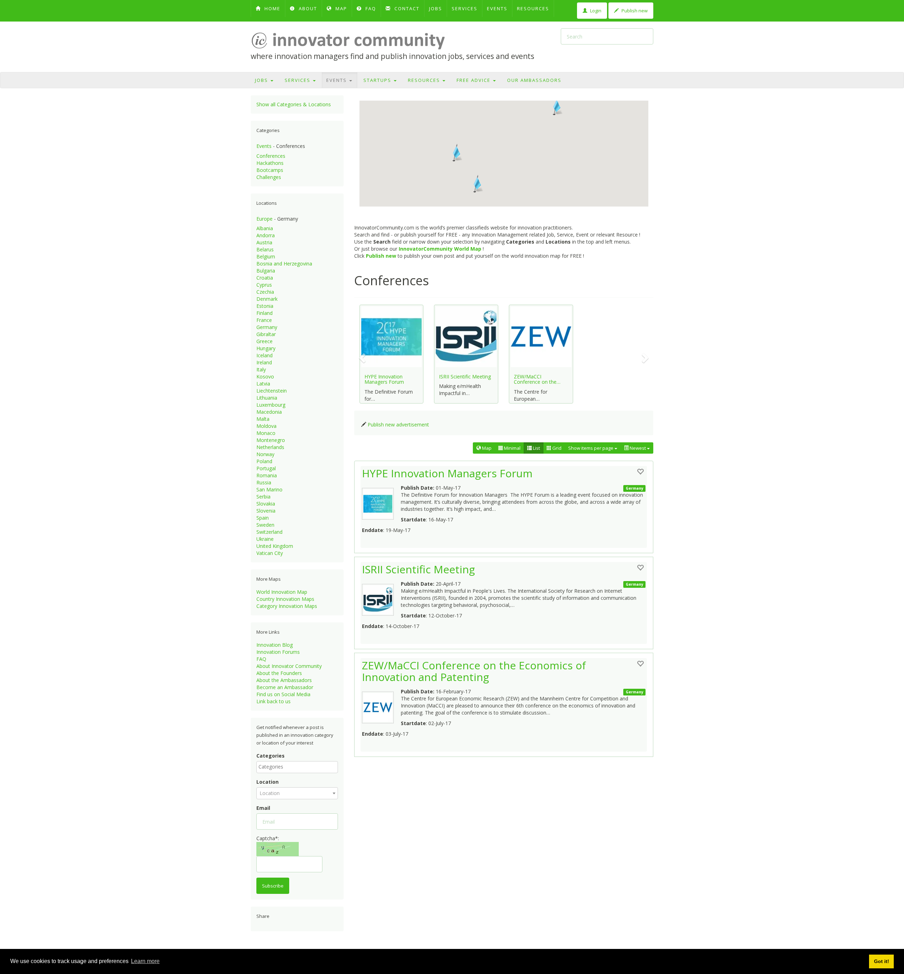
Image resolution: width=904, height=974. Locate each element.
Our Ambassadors (534, 80)
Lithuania (266, 397)
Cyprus (264, 284)
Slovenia (265, 510)
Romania (266, 475)
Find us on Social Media (283, 694)
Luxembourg (270, 404)
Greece (264, 341)
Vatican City (269, 553)
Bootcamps (269, 170)
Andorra (265, 235)
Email (263, 808)
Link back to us (273, 701)
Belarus (265, 249)
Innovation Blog (274, 644)
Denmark (267, 298)
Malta (262, 419)
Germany (266, 327)
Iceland (264, 355)
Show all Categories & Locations (293, 104)
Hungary (265, 348)
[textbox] (298, 766)
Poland (264, 461)
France (264, 320)
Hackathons (270, 163)
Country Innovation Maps (285, 599)
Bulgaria (265, 270)
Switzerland (269, 531)
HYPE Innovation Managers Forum (384, 379)
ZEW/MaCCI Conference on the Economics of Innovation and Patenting (474, 671)
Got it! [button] (881, 961)
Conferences (270, 156)
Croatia (264, 277)
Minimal (512, 448)
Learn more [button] (145, 961)
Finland (264, 313)
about (307, 8)
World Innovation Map (281, 591)
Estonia (264, 306)
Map (486, 448)
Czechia (265, 291)
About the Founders (279, 673)
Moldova (266, 426)
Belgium (265, 256)
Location (267, 781)
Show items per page (591, 448)
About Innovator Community (289, 666)
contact (406, 8)
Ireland (264, 362)
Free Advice (474, 80)
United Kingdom (274, 546)
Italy (261, 369)
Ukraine (265, 539)
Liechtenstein (271, 390)
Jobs (435, 8)
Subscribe (273, 886)
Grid (556, 448)
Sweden (265, 524)
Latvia (263, 383)
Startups (378, 80)
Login (595, 10)
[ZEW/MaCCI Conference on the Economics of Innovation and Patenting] (381, 705)
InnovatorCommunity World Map (440, 248)
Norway (265, 454)
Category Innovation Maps (286, 606)
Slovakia (265, 503)
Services (464, 8)
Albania (264, 228)
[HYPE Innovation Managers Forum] (381, 502)
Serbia (263, 496)
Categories (270, 755)
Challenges (268, 177)
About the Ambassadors (284, 680)
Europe (264, 218)
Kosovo (265, 376)
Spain (262, 517)
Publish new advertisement (398, 424)
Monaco (265, 433)
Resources (533, 8)
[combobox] (297, 767)
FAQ (370, 8)
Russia (263, 482)
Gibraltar (266, 334)
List (536, 448)
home (271, 8)
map (340, 8)
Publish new (634, 10)
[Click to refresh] (277, 849)
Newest (638, 448)
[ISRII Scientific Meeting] (381, 598)
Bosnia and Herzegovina (284, 263)
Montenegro (270, 440)
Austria (264, 242)
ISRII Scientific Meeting (465, 376)
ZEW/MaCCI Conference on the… (537, 379)
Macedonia (269, 411)
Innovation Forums (278, 652)
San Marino (269, 489)
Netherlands (270, 447)
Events (497, 8)
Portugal (266, 468)
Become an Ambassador (284, 687)
